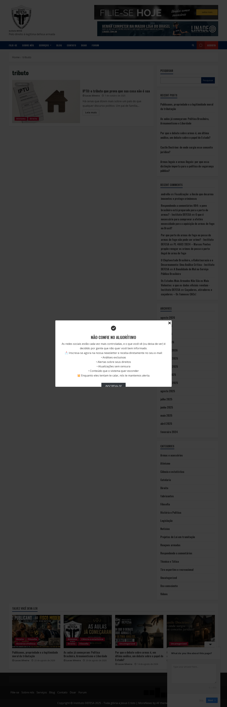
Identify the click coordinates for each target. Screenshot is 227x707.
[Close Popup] (170, 323)
